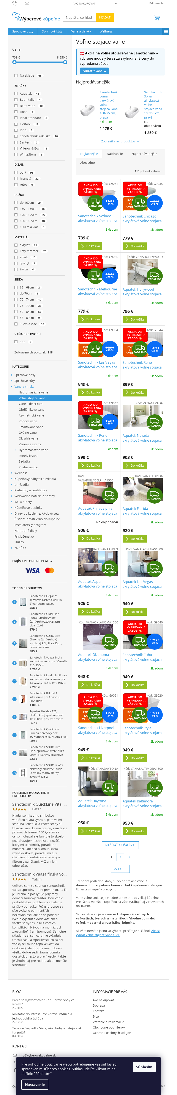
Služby (19, 542)
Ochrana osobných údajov (112, 1033)
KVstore (29, 124)
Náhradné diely (25, 531)
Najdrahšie (115, 154)
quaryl (27, 263)
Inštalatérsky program (30, 525)
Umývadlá (21, 485)
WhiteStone (31, 154)
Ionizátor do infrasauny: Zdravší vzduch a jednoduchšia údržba (42, 1016)
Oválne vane (28, 432)
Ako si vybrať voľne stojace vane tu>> (118, 933)
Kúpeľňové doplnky (28, 508)
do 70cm (29, 293)
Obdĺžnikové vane (31, 409)
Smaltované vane (31, 427)
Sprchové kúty (24, 381)
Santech (29, 142)
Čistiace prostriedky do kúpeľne (37, 519)
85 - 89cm (30, 318)
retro (26, 184)
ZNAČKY (20, 548)
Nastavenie (35, 1084)
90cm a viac (32, 324)
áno (25, 342)
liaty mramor (33, 251)
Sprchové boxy (24, 375)
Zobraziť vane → (94, 71)
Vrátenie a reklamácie (108, 1022)
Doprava (99, 1005)
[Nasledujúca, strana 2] (120, 857)
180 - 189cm (32, 221)
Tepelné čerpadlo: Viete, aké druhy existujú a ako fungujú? (47, 1030)
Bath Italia (30, 99)
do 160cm (30, 202)
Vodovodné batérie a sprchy (34, 496)
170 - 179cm (32, 215)
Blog (96, 1016)
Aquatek (29, 93)
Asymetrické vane (31, 415)
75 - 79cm (30, 306)
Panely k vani (28, 456)
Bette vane (31, 106)
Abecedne (87, 162)
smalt (27, 257)
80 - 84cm (30, 312)
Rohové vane (28, 421)
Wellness (20, 473)
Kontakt (98, 1011)
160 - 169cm (32, 209)
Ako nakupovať (84, 3)
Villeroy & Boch (33, 148)
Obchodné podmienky (109, 1027)
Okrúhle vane (28, 438)
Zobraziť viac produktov (118, 141)
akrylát (28, 245)
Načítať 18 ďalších (120, 845)
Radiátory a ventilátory (30, 490)
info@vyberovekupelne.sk (37, 1055)
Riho (26, 130)
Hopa (26, 112)
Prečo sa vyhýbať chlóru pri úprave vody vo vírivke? (43, 1002)
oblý (26, 172)
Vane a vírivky (24, 386)
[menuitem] (23, 31)
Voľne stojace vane (32, 398)
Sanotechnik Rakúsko (39, 136)
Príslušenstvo (28, 467)
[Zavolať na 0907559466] (18, 3)
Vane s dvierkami (31, 404)
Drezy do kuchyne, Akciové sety (36, 513)
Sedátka (24, 461)
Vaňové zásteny (30, 444)
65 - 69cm (30, 287)
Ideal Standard (33, 118)
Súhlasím (144, 1067)
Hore (122, 869)
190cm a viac (32, 227)
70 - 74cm (30, 299)
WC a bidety (23, 502)
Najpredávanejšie (144, 154)
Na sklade (31, 75)
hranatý (29, 178)
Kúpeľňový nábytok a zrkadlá (35, 479)
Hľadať (105, 17)
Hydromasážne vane (33, 392)
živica (27, 269)
